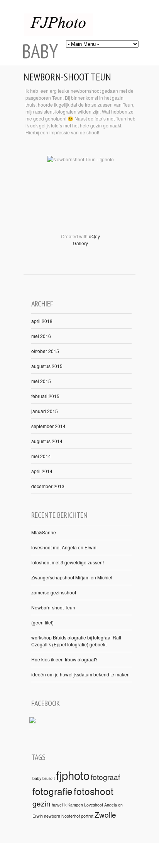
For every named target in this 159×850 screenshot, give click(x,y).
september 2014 (48, 426)
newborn (52, 816)
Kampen (75, 805)
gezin (41, 803)
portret (87, 816)
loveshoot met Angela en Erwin (63, 547)
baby (36, 778)
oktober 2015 (45, 351)
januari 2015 (44, 411)
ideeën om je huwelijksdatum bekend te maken (80, 674)
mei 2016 (41, 336)
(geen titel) (42, 622)
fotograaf (105, 776)
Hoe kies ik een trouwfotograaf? (64, 659)
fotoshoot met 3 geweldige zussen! (67, 562)
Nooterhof (70, 816)
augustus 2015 (47, 366)
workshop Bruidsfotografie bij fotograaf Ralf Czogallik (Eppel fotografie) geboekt (76, 641)
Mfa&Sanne (43, 532)
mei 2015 (41, 381)
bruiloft (48, 778)
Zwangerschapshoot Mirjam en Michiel (71, 577)
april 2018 (41, 321)
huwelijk (59, 805)
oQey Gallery (86, 239)
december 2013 (47, 486)
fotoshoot (93, 791)
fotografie (52, 791)
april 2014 (41, 471)
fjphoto (73, 775)
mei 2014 (41, 456)
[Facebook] (32, 721)
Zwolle (105, 814)
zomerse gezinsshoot (53, 592)
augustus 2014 (47, 441)
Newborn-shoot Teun (67, 76)
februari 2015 (45, 396)
